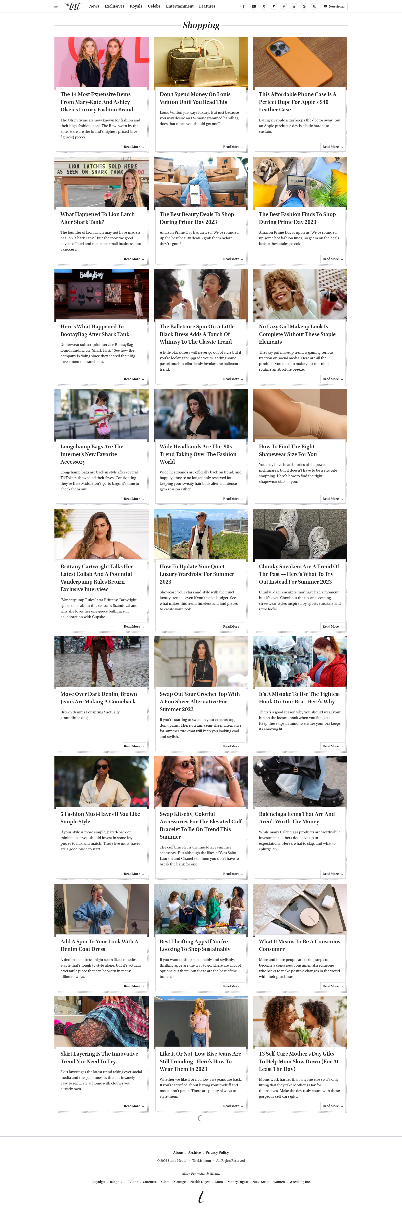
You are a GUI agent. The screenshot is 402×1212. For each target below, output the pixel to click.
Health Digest (200, 1182)
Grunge (180, 1182)
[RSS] (314, 6)
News (94, 6)
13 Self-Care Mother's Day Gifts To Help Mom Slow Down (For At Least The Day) (299, 1061)
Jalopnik (116, 1182)
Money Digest (238, 1182)
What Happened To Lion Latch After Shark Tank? (98, 218)
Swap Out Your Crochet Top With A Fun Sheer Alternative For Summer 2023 (200, 702)
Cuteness (150, 1182)
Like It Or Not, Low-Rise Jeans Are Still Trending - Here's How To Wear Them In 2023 (200, 1061)
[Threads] (294, 6)
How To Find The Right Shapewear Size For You (288, 450)
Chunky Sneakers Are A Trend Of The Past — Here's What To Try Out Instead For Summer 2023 (299, 574)
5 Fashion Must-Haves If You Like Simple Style (100, 818)
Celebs (154, 6)
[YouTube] (253, 6)
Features (207, 6)
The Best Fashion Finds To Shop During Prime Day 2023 (297, 218)
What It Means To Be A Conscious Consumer (299, 945)
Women (279, 1182)
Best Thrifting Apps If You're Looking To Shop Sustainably (195, 945)
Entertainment (180, 6)
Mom (219, 1182)
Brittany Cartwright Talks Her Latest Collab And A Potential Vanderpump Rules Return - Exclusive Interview (97, 578)
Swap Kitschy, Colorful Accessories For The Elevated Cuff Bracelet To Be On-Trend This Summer (201, 825)
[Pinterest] (284, 6)
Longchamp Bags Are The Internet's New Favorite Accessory (92, 454)
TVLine (132, 1182)
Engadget (98, 1182)
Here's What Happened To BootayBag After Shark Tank (95, 330)
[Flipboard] (274, 6)
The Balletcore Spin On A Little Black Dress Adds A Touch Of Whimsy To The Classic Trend (197, 334)
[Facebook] (243, 6)
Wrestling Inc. (300, 1182)
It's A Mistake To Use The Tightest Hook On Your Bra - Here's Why (299, 698)
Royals (136, 6)
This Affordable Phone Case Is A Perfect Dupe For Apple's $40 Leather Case (297, 102)
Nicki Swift (261, 1182)
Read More (132, 147)
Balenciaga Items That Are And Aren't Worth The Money (297, 818)
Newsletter (337, 6)
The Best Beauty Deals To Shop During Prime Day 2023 (197, 218)
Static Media (177, 1161)
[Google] (304, 6)
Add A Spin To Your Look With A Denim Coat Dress (99, 945)
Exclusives (114, 6)
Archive (194, 1152)
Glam (165, 1182)
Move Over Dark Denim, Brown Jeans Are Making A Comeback (99, 698)
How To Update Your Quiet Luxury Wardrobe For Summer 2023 (197, 574)
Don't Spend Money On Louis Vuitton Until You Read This (195, 98)
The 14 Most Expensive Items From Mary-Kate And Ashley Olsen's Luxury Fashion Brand (97, 102)
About (178, 1152)
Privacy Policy (217, 1152)
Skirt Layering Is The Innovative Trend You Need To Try (99, 1058)
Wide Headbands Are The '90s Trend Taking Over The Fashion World (198, 454)
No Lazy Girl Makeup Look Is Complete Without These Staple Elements (297, 334)
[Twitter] (263, 6)
